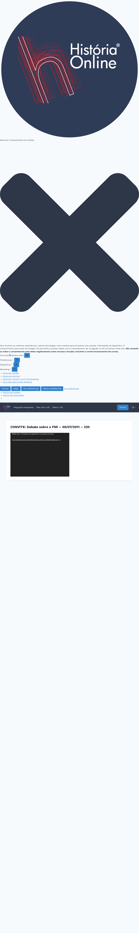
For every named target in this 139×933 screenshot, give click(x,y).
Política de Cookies (11, 392)
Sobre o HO (57, 407)
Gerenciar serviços (11, 376)
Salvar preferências (52, 388)
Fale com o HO (43, 407)
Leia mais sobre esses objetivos (17, 382)
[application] (39, 455)
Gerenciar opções (11, 373)
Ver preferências (31, 388)
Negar (16, 388)
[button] (69, 243)
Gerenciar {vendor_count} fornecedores (21, 379)
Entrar (123, 407)
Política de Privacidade (13, 395)
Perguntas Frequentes (24, 407)
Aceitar (5, 388)
